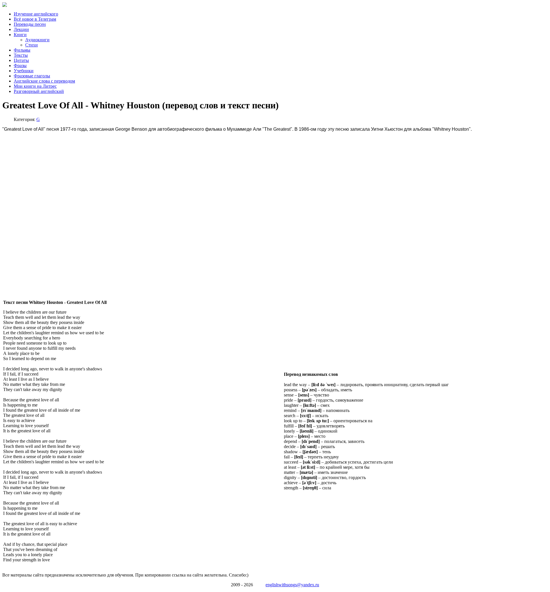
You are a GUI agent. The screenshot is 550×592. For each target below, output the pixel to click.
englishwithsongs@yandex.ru (292, 584)
